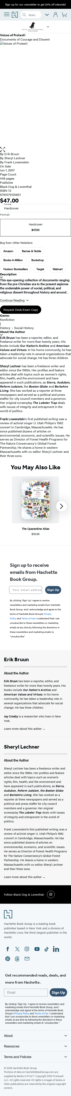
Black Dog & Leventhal (16, 186)
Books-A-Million (13, 260)
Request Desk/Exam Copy (20, 309)
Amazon (8, 251)
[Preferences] (47, 15)
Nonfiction (7, 319)
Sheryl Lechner (14, 158)
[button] (48, 26)
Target (40, 269)
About (8, 1035)
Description (8, 274)
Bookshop (37, 260)
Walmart (58, 269)
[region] (35, 506)
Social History (24, 328)
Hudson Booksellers (15, 269)
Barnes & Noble (31, 251)
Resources (11, 1046)
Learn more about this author (23, 728)
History (5, 328)
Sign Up (53, 590)
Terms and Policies (17, 1056)
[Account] (55, 14)
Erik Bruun (11, 154)
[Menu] (6, 14)
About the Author (12, 332)
